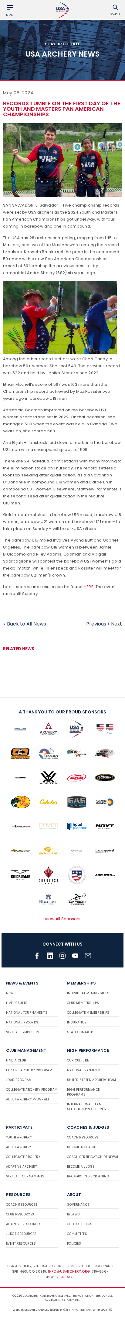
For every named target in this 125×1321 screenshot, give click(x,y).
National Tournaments (26, 1012)
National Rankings (84, 1070)
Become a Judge (80, 1166)
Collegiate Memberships (88, 1012)
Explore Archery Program (29, 1070)
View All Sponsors (62, 919)
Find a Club (16, 1060)
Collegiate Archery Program (31, 1089)
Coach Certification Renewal (93, 1157)
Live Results (17, 1003)
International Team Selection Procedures (86, 1106)
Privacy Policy (82, 1296)
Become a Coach (81, 1147)
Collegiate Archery (23, 1157)
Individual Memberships (88, 993)
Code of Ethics (80, 1224)
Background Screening (88, 1176)
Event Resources (21, 1243)
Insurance (76, 1022)
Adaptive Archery (21, 1166)
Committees (77, 1234)
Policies (74, 1243)
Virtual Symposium (23, 1032)
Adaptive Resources (23, 1224)
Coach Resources (82, 1137)
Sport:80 (107, 1310)
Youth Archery (19, 1137)
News (11, 993)
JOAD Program (19, 1080)
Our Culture (78, 1060)
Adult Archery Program (27, 1099)
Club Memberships (83, 1003)
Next (116, 623)
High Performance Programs (83, 1092)
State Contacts (81, 1032)
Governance (78, 1204)
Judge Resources (21, 1234)
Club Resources (20, 1214)
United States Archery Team (91, 1080)
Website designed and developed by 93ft (41, 1310)
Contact (65, 1276)
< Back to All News (24, 623)
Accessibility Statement (62, 1300)
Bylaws (73, 1214)
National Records (22, 1022)
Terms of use (103, 1296)
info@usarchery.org (69, 1271)
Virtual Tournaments (25, 1176)
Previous (96, 623)
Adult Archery (19, 1147)
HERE (88, 587)
